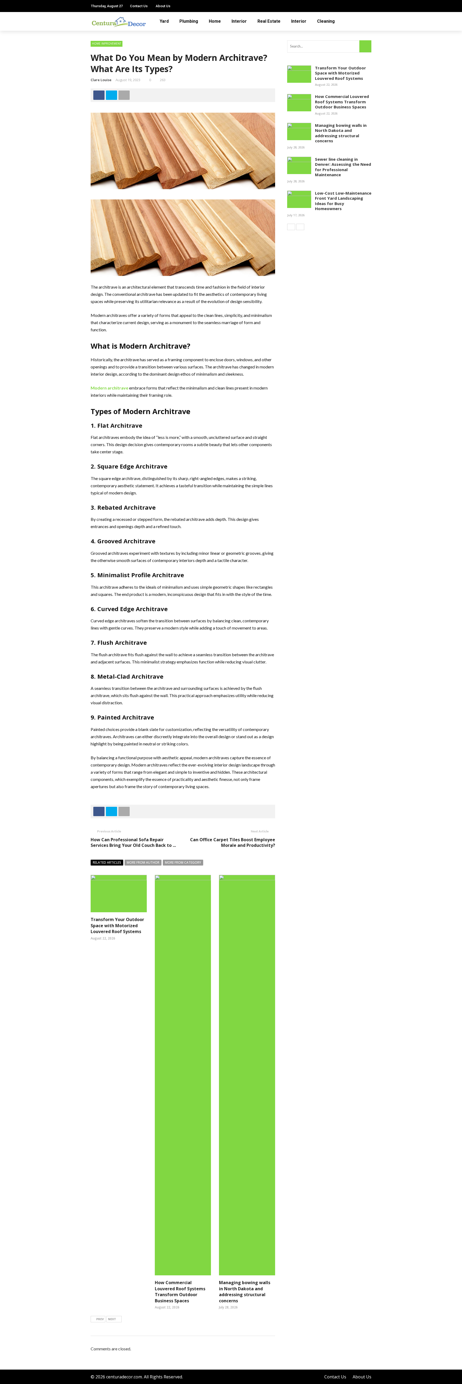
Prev (100, 1319)
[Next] (300, 227)
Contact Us (139, 6)
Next (112, 1319)
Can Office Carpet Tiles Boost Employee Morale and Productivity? (232, 842)
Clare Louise (101, 79)
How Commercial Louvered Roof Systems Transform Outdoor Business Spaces (180, 1291)
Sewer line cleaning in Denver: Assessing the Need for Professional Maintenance (343, 167)
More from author (143, 862)
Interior (239, 21)
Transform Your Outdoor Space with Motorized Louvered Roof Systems (117, 925)
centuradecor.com (124, 1377)
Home (215, 21)
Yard (164, 21)
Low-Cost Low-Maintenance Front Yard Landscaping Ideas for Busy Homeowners (343, 200)
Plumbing (188, 21)
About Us (163, 6)
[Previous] (291, 227)
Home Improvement (106, 43)
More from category (183, 862)
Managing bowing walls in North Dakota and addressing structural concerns (244, 1291)
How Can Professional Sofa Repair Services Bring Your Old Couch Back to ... (133, 842)
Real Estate (268, 21)
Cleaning (326, 21)
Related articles (107, 862)
